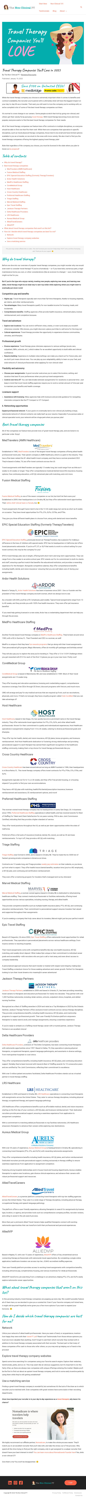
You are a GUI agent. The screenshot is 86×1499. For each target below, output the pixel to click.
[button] (66, 11)
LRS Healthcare (13, 215)
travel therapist (63, 1399)
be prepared (14, 149)
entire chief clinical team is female (20, 503)
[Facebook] (21, 1483)
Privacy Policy (56, 1493)
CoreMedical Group (14, 185)
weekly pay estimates (49, 864)
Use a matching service (16, 241)
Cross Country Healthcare (17, 192)
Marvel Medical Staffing (16, 202)
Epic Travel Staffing (14, 205)
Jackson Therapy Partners (17, 208)
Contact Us (78, 1495)
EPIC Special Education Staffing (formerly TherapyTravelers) (30, 175)
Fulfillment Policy (67, 1493)
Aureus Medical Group (15, 218)
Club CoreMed (67, 696)
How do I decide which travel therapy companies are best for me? (30, 232)
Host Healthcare (13, 189)
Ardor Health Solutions (16, 179)
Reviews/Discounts (28, 75)
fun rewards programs (38, 644)
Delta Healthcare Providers (17, 212)
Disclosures (78, 1493)
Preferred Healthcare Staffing (18, 195)
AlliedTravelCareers (14, 222)
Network (10, 235)
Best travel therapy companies (16, 166)
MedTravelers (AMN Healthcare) (19, 169)
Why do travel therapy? (13, 162)
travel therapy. (38, 117)
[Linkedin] (10, 1483)
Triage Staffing (12, 199)
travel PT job (32, 1336)
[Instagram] (15, 1483)
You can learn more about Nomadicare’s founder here (54, 1452)
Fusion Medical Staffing (16, 172)
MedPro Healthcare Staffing (18, 182)
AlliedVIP (10, 225)
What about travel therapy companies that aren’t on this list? (27, 228)
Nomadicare (40, 1442)
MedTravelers (23, 452)
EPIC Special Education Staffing (14, 540)
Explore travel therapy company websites (23, 238)
